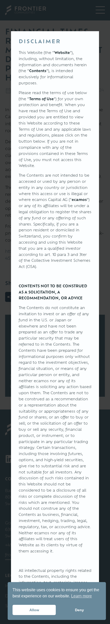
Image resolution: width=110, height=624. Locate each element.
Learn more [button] (81, 596)
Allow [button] (34, 610)
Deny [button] (79, 610)
